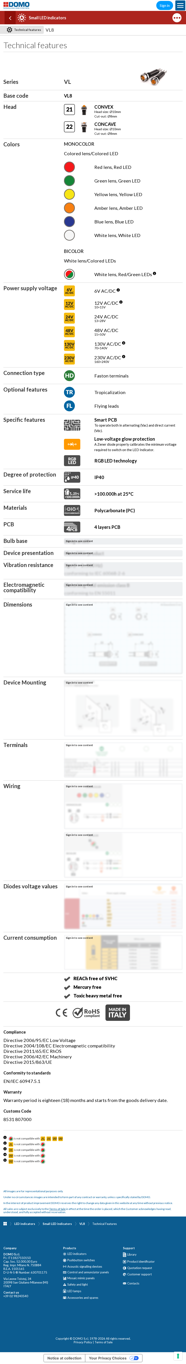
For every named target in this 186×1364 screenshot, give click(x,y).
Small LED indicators (57, 1223)
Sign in (165, 5)
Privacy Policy (83, 1342)
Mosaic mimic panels (81, 1278)
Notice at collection (64, 1358)
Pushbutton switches (81, 1260)
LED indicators (24, 1223)
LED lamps (74, 1291)
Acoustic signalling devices (84, 1266)
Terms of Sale (57, 1209)
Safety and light (77, 1284)
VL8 (82, 1223)
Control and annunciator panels (88, 1272)
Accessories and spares (82, 1297)
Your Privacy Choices (108, 1358)
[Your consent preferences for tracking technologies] (178, 1356)
